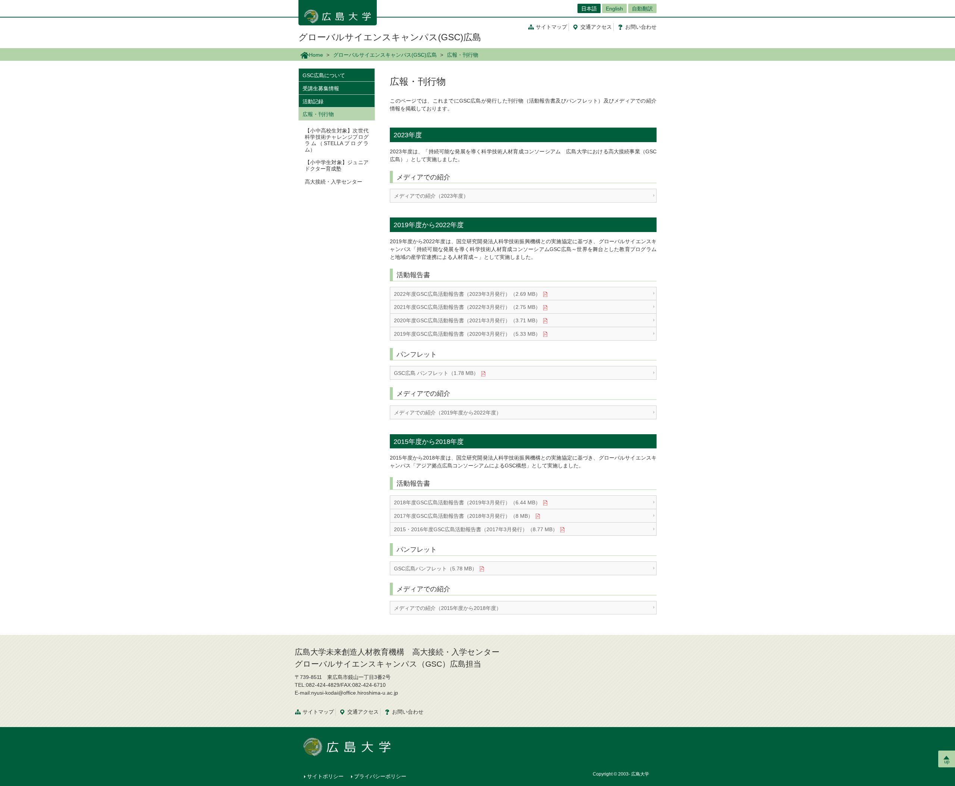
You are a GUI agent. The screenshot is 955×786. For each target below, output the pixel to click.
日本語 (589, 9)
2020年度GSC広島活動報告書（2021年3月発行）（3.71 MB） (467, 320)
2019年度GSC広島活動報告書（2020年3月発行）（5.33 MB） (467, 334)
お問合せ (641, 27)
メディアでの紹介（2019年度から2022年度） (447, 413)
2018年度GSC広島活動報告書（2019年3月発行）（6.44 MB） (467, 502)
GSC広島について (324, 75)
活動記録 (313, 101)
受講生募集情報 (321, 88)
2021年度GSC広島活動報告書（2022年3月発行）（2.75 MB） (467, 307)
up (946, 761)
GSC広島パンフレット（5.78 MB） (435, 569)
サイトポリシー (325, 776)
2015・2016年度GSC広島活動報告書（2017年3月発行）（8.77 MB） (476, 529)
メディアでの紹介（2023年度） (431, 196)
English (614, 9)
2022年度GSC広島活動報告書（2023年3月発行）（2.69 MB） (467, 294)
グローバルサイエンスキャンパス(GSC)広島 (389, 37)
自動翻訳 (642, 9)
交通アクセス (363, 712)
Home (316, 55)
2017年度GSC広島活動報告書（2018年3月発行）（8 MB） (463, 516)
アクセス (596, 27)
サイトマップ (551, 27)
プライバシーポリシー (380, 776)
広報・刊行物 (318, 114)
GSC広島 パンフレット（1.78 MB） (436, 373)
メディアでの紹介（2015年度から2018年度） (447, 608)
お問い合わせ (407, 712)
